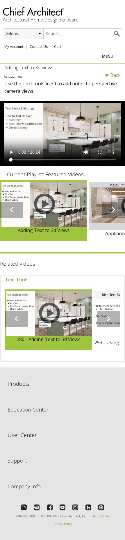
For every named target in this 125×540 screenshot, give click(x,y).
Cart (57, 46)
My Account (13, 46)
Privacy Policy (63, 524)
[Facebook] (50, 507)
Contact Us (39, 46)
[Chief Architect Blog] (37, 507)
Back (115, 75)
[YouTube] (62, 507)
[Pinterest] (101, 507)
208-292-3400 (25, 516)
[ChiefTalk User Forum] (24, 507)
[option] (43, 211)
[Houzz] (88, 507)
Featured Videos (64, 174)
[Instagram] (75, 507)
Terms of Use (101, 516)
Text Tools (16, 279)
